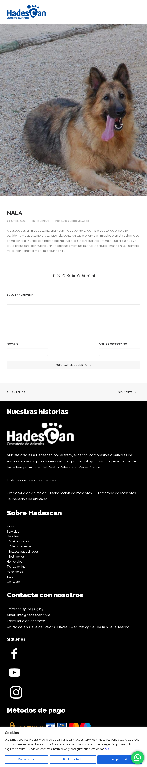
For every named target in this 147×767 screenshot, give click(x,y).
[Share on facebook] (53, 276)
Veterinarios (15, 571)
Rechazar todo (72, 759)
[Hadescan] (26, 12)
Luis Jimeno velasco (75, 221)
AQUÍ (108, 749)
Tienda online (16, 566)
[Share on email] (93, 276)
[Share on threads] (63, 276)
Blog (10, 576)
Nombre (13, 343)
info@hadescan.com (33, 615)
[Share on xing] (88, 276)
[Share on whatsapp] (78, 276)
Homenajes (14, 561)
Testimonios (16, 556)
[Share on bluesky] (83, 276)
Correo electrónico (114, 343)
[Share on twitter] (58, 276)
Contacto (13, 581)
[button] (138, 12)
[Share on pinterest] (68, 276)
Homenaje (42, 221)
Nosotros (13, 536)
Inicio (10, 526)
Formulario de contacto (26, 621)
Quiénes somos (19, 541)
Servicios (13, 531)
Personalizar (26, 759)
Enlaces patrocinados (23, 551)
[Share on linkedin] (73, 276)
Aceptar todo (120, 759)
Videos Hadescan (21, 546)
